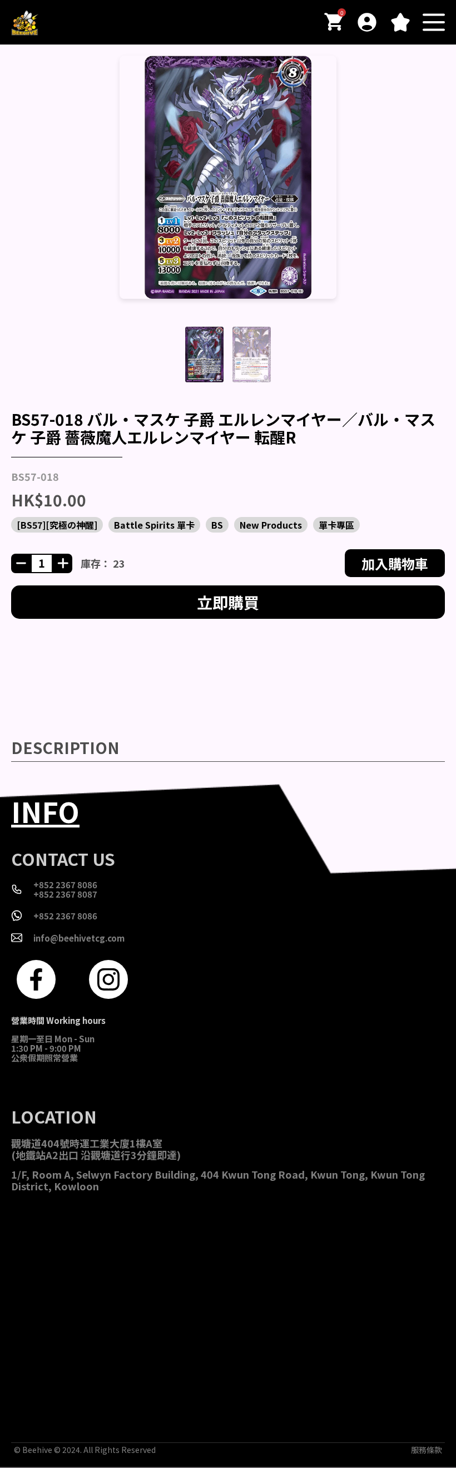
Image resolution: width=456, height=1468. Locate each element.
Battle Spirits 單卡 (154, 524)
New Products (271, 524)
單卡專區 (336, 524)
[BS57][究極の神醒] (57, 524)
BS (217, 524)
